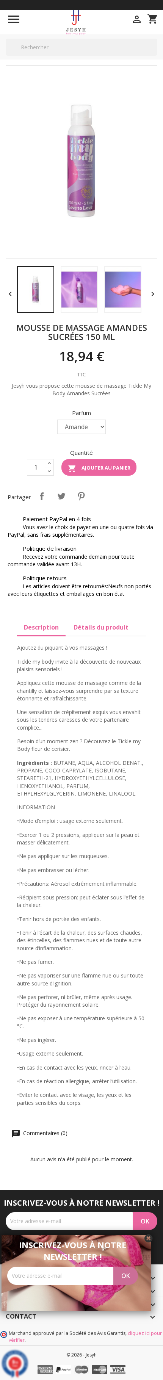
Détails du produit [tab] (101, 627)
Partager (41, 496)
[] (154, 55)
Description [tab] (41, 627)
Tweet (61, 496)
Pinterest (81, 496)
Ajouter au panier (98, 468)
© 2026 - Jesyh (81, 1355)
